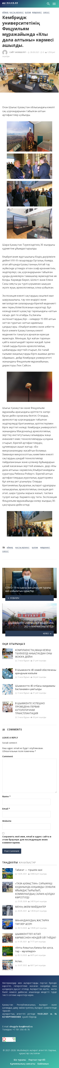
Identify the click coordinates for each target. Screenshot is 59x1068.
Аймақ (5, 12)
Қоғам (28, 12)
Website (6, 820)
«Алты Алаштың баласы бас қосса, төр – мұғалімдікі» (34, 949)
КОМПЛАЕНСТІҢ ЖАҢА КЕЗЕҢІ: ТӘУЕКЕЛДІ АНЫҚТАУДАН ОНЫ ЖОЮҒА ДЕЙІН (33, 653)
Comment (7, 756)
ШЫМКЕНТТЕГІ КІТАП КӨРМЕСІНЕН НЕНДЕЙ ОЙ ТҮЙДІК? (35, 935)
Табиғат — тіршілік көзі (28, 870)
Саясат (46, 12)
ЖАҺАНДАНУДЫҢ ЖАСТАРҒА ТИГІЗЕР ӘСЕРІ (32, 922)
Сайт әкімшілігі (17, 52)
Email (6, 808)
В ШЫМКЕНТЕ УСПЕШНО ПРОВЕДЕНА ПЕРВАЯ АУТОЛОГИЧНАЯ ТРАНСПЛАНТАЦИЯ (30, 708)
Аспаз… (19, 961)
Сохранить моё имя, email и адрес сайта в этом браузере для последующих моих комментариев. (26, 839)
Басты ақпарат (17, 12)
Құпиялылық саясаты (22, 1063)
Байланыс (43, 1063)
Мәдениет (37, 12)
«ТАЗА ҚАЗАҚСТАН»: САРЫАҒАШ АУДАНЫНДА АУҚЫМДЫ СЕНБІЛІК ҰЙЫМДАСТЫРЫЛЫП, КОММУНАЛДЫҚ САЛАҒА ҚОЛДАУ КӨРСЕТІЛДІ (35, 890)
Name (6, 796)
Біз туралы (20, 1059)
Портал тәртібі (36, 1059)
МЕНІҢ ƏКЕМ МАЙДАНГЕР (30, 906)
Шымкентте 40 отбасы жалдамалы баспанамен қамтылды (35, 687)
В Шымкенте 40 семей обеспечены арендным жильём (35, 671)
